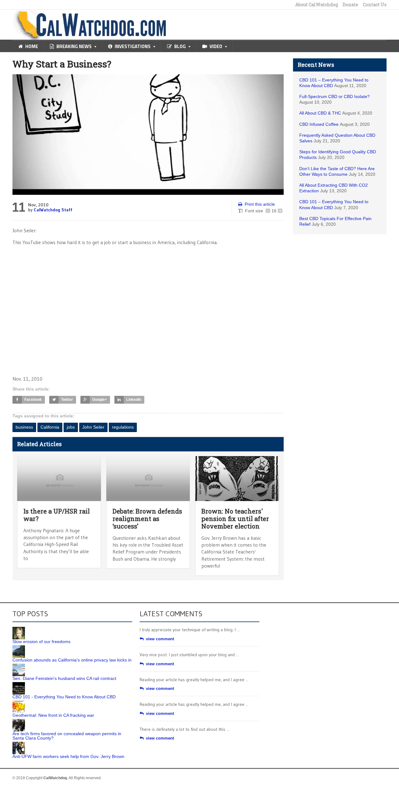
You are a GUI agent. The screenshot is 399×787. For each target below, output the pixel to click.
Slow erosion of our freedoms (41, 641)
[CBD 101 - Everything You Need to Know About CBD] (18, 684)
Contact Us (375, 4)
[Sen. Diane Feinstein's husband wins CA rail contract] (18, 665)
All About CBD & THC (320, 113)
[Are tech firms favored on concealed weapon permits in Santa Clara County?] (18, 721)
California (50, 427)
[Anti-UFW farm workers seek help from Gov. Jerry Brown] (18, 743)
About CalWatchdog (316, 4)
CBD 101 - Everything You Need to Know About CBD (64, 696)
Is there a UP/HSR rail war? (56, 515)
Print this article (260, 204)
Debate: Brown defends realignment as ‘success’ (147, 518)
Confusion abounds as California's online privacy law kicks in (72, 659)
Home (31, 46)
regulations (123, 427)
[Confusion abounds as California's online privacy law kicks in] (18, 647)
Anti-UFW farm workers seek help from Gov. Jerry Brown (68, 756)
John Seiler (93, 427)
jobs (71, 427)
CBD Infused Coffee (319, 124)
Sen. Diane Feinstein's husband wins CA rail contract (64, 678)
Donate (350, 4)
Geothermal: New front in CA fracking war (53, 715)
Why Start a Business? (61, 64)
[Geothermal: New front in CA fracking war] (18, 702)
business (24, 427)
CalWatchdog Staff (53, 210)
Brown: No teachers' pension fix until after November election (235, 518)
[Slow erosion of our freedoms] (18, 629)
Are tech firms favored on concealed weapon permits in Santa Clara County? (66, 735)
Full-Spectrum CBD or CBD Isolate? (334, 96)
